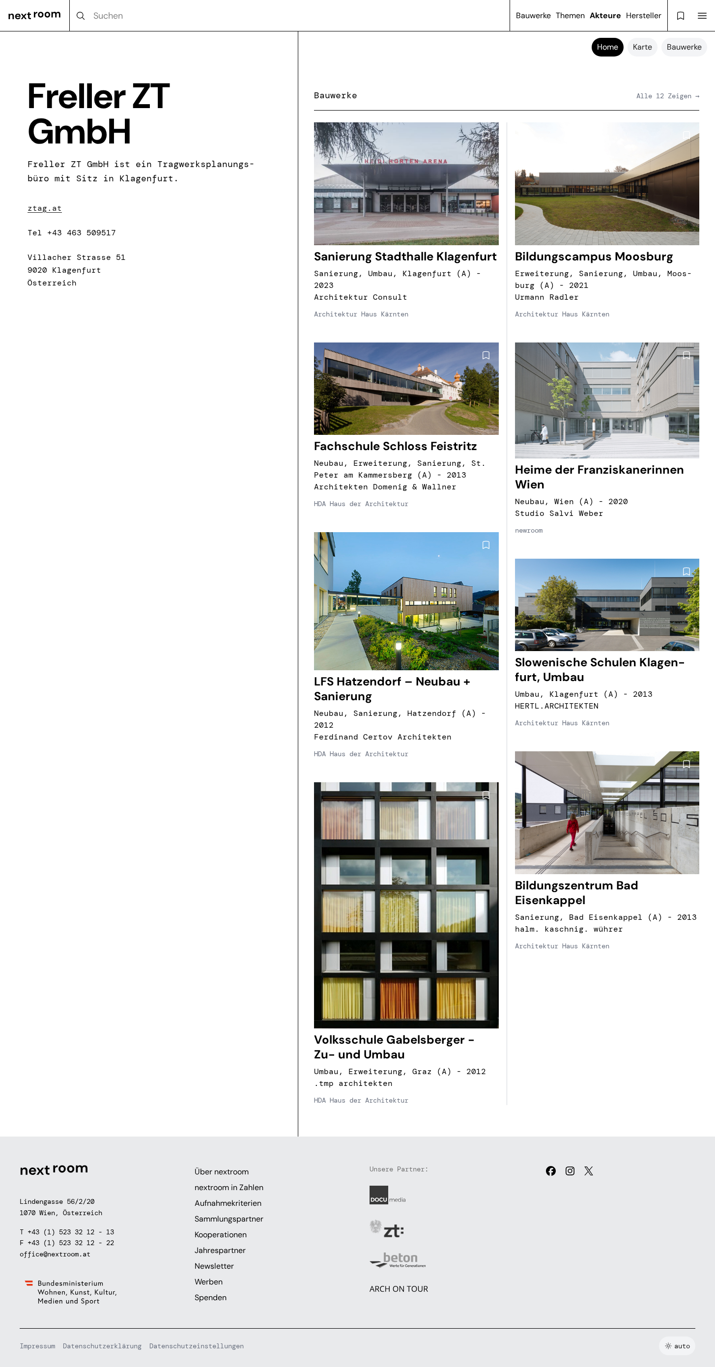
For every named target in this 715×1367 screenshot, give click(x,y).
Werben (209, 1282)
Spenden (211, 1297)
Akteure (605, 15)
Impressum (37, 1345)
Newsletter (214, 1266)
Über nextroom (222, 1172)
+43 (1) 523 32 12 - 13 (71, 1231)
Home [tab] (607, 47)
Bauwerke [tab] (684, 47)
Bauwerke (533, 15)
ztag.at (45, 208)
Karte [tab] (642, 47)
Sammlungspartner (229, 1219)
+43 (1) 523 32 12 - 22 (71, 1242)
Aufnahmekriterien (228, 1203)
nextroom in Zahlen (229, 1187)
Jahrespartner (220, 1250)
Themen (570, 15)
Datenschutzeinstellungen (196, 1345)
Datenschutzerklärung (102, 1345)
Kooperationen (221, 1234)
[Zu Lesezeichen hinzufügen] (486, 135)
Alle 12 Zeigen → (667, 95)
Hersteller (643, 15)
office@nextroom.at (55, 1254)
